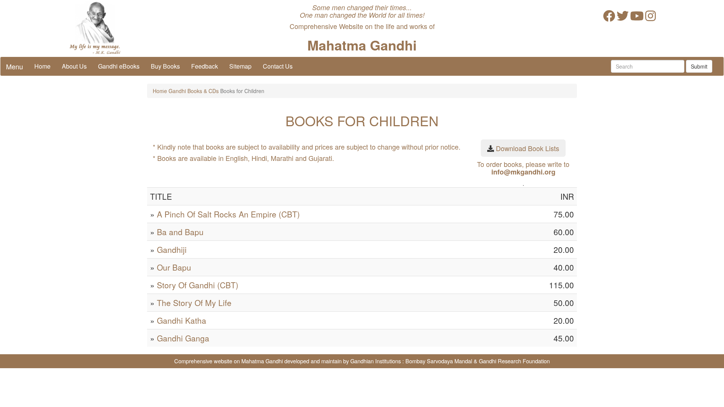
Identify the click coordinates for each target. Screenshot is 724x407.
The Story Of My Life (194, 302)
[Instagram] (650, 18)
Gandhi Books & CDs (194, 91)
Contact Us (278, 66)
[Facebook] (609, 18)
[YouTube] (637, 18)
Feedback (204, 66)
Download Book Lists (527, 148)
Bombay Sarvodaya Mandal (438, 361)
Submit (699, 66)
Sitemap (240, 66)
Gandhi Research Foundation (514, 361)
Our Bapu (174, 267)
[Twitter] (623, 18)
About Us (74, 66)
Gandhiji (172, 249)
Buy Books (165, 66)
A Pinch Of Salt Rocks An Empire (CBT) (228, 214)
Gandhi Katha (181, 320)
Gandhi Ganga (183, 338)
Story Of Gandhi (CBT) (197, 285)
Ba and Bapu (180, 231)
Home (42, 66)
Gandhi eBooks (119, 66)
